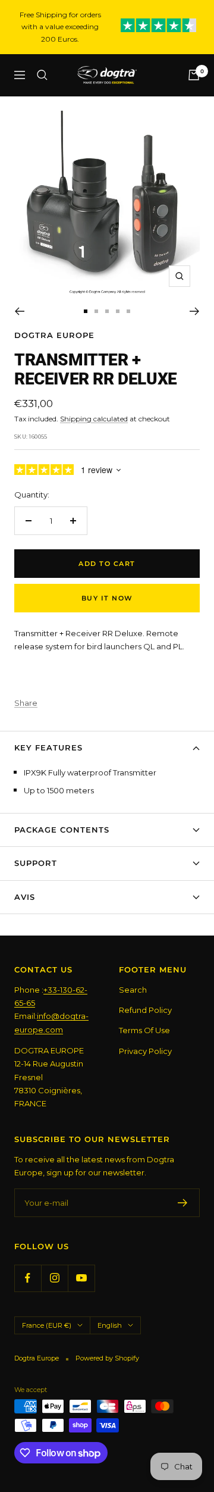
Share (25, 703)
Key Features (48, 747)
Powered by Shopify (107, 1358)
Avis (24, 897)
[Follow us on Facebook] (27, 1278)
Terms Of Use (144, 1030)
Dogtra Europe (54, 335)
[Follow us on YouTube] (81, 1278)
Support (35, 863)
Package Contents (61, 829)
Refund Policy (145, 1010)
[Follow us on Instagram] (54, 1278)
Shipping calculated (94, 418)
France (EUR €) (46, 1325)
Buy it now (107, 598)
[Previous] (19, 311)
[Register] (183, 1203)
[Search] (42, 75)
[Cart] (194, 75)
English (109, 1325)
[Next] (195, 311)
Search (133, 989)
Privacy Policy (145, 1051)
